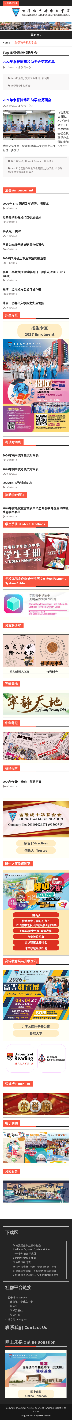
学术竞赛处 (16, 1310)
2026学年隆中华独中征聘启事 (22, 782)
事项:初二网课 (12, 231)
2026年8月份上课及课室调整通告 (24, 258)
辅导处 (14, 1306)
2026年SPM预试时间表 (17, 483)
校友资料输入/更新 (19, 671)
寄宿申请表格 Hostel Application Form (34, 1266)
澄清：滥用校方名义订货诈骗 (22, 289)
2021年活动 (17, 161)
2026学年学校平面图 (24, 1257)
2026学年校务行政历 (24, 1253)
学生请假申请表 (22, 1262)
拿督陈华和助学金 (21, 85)
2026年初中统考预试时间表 (21, 469)
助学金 (50, 168)
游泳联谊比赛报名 (36, 942)
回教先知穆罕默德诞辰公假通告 (23, 245)
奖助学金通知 (32, 78)
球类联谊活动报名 (36, 948)
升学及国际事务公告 (36, 1026)
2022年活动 (17, 78)
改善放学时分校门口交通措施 (22, 217)
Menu (37, 35)
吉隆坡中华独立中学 (21, 1301)
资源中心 (15, 1314)
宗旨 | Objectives (36, 843)
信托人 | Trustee (36, 850)
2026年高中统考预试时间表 (21, 455)
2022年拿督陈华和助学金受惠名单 (29, 61)
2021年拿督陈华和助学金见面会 (27, 100)
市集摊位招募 (36, 936)
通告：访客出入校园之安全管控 (23, 303)
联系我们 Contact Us (26, 1327)
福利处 (45, 78)
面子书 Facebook (17, 1297)
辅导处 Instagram (17, 1319)
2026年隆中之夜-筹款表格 (36, 931)
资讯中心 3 (27, 67)
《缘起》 (35, 915)
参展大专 (36, 1033)
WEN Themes (44, 1415)
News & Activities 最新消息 (39, 161)
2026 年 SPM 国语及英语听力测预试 (26, 204)
